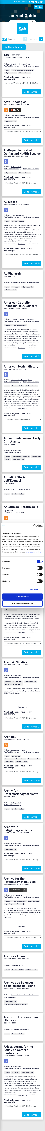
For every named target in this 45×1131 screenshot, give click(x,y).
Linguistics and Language (13, 684)
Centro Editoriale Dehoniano (20, 489)
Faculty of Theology (18, 115)
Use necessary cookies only (22, 603)
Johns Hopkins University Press (21, 380)
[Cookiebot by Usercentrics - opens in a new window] (33, 525)
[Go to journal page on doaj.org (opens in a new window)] (15, 110)
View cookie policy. (34, 552)
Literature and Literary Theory (22, 70)
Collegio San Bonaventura (20, 1029)
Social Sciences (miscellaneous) (15, 1004)
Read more (21, 244)
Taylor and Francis (17, 215)
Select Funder (15, 47)
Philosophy (15, 287)
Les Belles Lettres (17, 965)
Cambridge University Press (20, 64)
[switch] (40, 568)
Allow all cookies (22, 596)
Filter (40, 7)
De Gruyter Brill (16, 167)
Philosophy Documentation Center (22, 319)
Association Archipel (18, 750)
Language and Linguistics (21, 456)
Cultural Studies (24, 73)
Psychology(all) (33, 901)
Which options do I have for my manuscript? (18, 78)
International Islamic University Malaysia (25, 282)
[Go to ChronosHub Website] (36, 1)
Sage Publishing (16, 895)
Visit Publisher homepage (12, 66)
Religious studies (10, 73)
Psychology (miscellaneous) (14, 904)
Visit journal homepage (31, 66)
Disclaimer (24, 1)
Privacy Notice (17, 1)
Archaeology (36, 456)
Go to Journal (30, 92)
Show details (34, 590)
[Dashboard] (22, 28)
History (7, 70)
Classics (7, 459)
